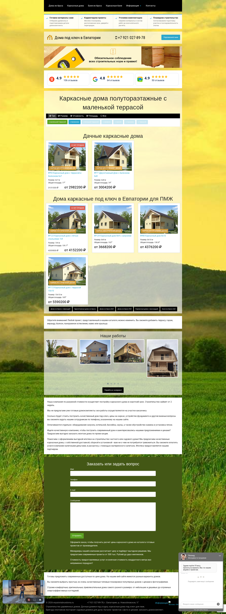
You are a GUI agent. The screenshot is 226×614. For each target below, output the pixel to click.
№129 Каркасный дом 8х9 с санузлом (112, 236)
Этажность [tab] (78, 116)
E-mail (72, 490)
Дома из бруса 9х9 (125, 309)
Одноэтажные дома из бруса (85, 309)
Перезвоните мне (170, 37)
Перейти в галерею (112, 390)
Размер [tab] (64, 116)
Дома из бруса (56, 5)
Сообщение (75, 500)
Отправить (77, 536)
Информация (132, 5)
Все (104, 116)
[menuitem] (56, 5)
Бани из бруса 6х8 (169, 309)
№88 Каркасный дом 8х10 (153, 236)
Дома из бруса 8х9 (107, 309)
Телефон (73, 480)
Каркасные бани (114, 5)
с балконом (74, 122)
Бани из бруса (95, 5)
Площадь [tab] (93, 116)
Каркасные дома (75, 5)
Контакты (151, 5)
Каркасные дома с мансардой (146, 309)
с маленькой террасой (57, 122)
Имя (72, 469)
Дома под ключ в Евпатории (77, 37)
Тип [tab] (53, 116)
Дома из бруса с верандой (60, 309)
